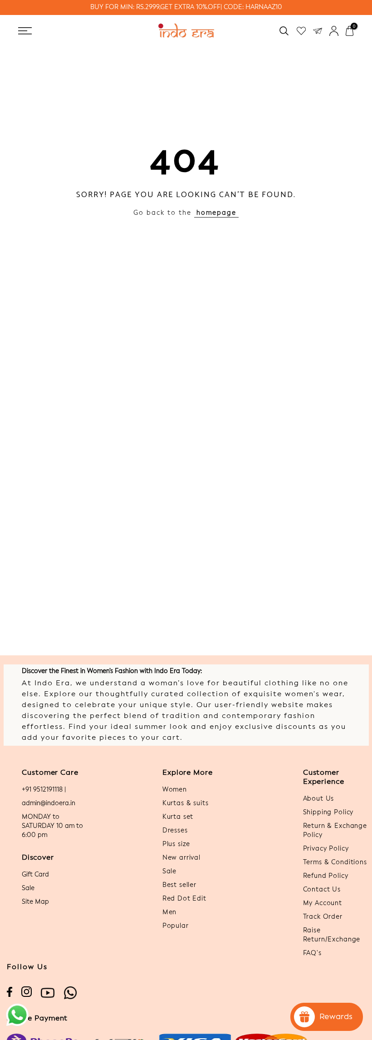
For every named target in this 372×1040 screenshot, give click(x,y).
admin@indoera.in (48, 803)
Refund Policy (325, 876)
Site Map (35, 902)
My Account (322, 903)
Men (169, 912)
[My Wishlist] (301, 30)
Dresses (175, 830)
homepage (216, 213)
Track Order (323, 917)
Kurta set (178, 817)
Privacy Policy (326, 849)
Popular (175, 926)
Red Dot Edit (184, 899)
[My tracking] (317, 30)
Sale (28, 888)
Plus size (176, 844)
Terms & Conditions (335, 862)
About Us (318, 799)
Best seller (179, 885)
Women (174, 790)
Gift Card (35, 875)
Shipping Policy (328, 812)
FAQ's (312, 953)
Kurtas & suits (185, 803)
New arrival (181, 858)
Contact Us (322, 889)
